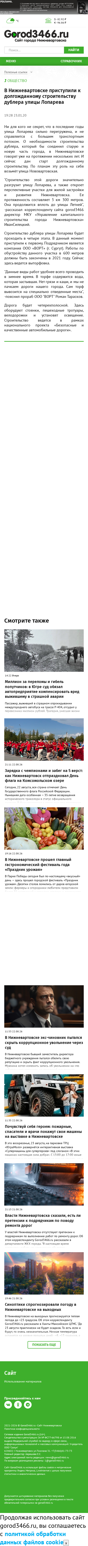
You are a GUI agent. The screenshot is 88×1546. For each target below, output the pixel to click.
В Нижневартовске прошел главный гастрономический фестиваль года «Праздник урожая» (38, 864)
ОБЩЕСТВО (17, 80)
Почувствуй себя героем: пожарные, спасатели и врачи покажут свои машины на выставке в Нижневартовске (43, 1131)
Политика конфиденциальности (22, 1428)
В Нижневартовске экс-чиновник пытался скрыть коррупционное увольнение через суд (44, 1042)
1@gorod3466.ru (54, 1460)
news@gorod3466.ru (57, 1457)
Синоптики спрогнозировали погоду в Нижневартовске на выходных (40, 1307)
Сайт (10, 1373)
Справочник (71, 61)
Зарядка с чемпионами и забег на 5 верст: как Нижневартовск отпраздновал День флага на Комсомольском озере (44, 775)
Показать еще (44, 1345)
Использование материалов (22, 1381)
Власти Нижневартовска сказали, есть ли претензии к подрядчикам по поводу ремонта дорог (43, 1220)
